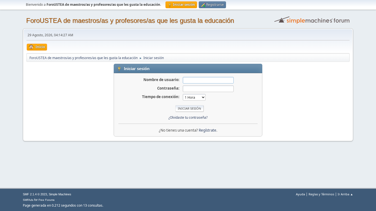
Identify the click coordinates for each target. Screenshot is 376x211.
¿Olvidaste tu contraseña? (188, 117)
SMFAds (28, 199)
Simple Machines (60, 194)
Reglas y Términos (321, 194)
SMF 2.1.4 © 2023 (35, 194)
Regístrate (207, 130)
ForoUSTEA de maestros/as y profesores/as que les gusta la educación (130, 20)
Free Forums (47, 199)
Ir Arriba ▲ (345, 194)
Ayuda (300, 194)
